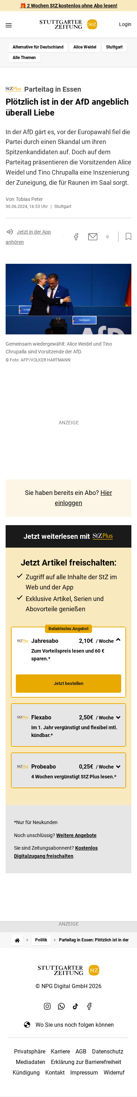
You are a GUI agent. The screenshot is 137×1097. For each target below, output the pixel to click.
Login (125, 24)
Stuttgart (114, 47)
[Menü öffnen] (9, 25)
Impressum (84, 1072)
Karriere (60, 1051)
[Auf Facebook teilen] (76, 237)
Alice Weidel (84, 47)
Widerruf (114, 1072)
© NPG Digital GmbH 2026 (68, 986)
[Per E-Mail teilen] (93, 237)
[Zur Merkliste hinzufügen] (126, 237)
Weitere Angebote (76, 835)
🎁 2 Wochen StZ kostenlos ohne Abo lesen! (68, 5)
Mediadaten (30, 1062)
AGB (81, 1051)
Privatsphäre (29, 1051)
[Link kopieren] (63, 237)
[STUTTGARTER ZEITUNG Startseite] (68, 24)
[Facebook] (89, 1006)
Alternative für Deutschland (38, 47)
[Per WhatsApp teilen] (108, 236)
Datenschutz (107, 1051)
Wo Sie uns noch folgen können (74, 1024)
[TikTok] (75, 1006)
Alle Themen (24, 57)
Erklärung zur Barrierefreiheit (86, 1062)
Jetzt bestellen (68, 683)
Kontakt (55, 1072)
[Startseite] (17, 940)
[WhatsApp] (61, 1006)
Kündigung (26, 1072)
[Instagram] (47, 1006)
